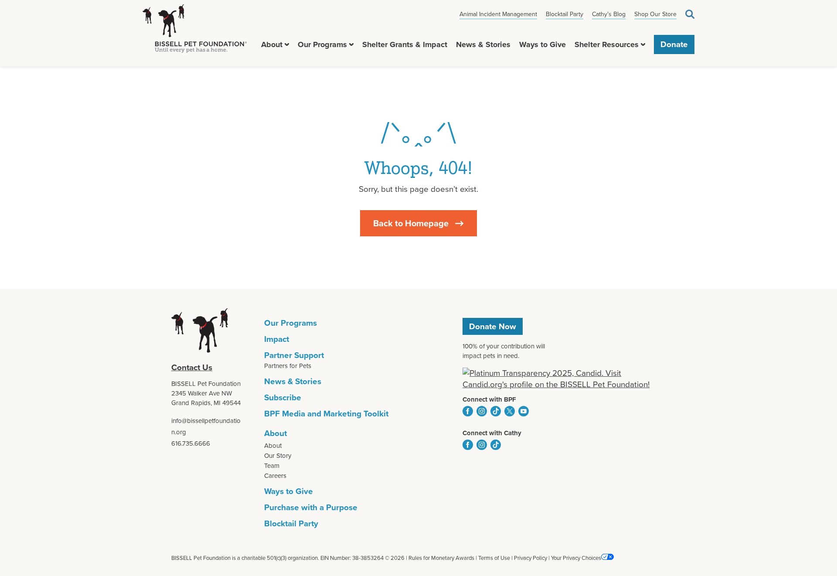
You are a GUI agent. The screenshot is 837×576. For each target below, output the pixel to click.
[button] (287, 44)
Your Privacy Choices (576, 558)
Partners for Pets (287, 366)
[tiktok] (495, 411)
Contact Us (191, 367)
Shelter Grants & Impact (404, 44)
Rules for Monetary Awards (441, 558)
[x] (509, 411)
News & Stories (483, 44)
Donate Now (492, 326)
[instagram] (481, 411)
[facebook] (468, 411)
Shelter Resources (607, 44)
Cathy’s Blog (609, 14)
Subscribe (282, 397)
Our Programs (322, 44)
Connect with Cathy (492, 433)
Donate (674, 44)
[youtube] (523, 411)
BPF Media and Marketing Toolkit (326, 413)
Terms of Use (494, 558)
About (271, 44)
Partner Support (294, 355)
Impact (276, 339)
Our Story (277, 455)
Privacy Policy (530, 558)
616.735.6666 (190, 443)
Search (689, 14)
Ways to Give (542, 44)
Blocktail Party (564, 14)
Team (271, 465)
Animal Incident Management (498, 14)
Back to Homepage (411, 223)
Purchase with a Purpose (310, 507)
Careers (275, 476)
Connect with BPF (489, 399)
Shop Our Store (655, 14)
